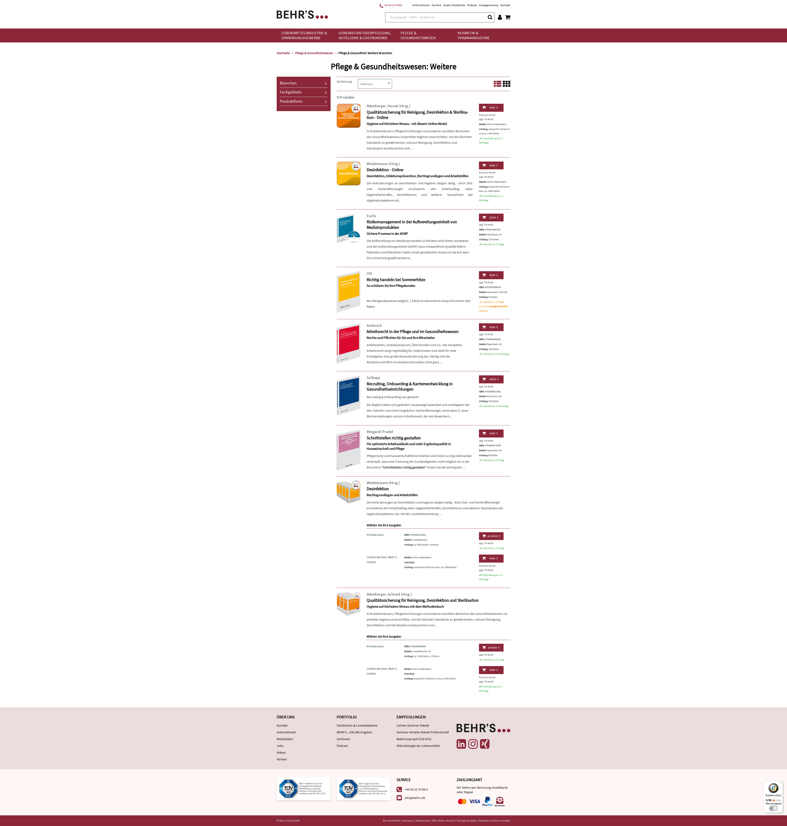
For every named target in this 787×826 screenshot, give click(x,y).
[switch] (773, 808)
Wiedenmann (377, 163)
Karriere (436, 5)
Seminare (343, 739)
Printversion (375, 535)
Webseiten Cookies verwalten (494, 820)
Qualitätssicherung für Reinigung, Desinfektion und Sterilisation (423, 600)
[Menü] (780, 783)
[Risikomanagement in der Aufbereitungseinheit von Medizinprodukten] (349, 228)
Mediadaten (285, 739)
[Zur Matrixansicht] (506, 84)
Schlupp (373, 377)
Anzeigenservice (488, 5)
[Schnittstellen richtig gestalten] (349, 449)
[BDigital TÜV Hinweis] (304, 788)
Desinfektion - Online (385, 169)
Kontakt (505, 5)
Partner (282, 759)
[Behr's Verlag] (302, 14)
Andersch (374, 325)
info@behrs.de (415, 798)
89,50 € (494, 275)
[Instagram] (473, 744)
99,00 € (494, 165)
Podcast (472, 5)
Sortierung (344, 81)
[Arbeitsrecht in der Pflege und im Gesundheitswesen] (349, 343)
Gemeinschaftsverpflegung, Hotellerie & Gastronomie (365, 35)
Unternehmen (421, 5)
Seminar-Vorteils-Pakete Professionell (423, 732)
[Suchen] (490, 17)
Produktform (291, 101)
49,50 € (494, 433)
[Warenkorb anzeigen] (507, 17)
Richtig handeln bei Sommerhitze (396, 279)
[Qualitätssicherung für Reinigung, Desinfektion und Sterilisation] (349, 603)
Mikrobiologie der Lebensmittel (418, 746)
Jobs (280, 746)
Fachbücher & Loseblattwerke (357, 725)
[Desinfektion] (349, 492)
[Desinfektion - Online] (349, 173)
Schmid (394, 594)
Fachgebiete (290, 92)
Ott (369, 273)
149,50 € (493, 379)
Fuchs (371, 215)
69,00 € (494, 107)
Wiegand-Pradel (380, 431)
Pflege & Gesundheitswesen (418, 35)
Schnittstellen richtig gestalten (394, 438)
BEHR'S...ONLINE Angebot (354, 732)
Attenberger (376, 106)
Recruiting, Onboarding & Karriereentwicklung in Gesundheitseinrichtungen (410, 386)
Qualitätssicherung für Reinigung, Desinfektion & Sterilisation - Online (418, 114)
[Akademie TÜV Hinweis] (364, 788)
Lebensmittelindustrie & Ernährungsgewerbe (304, 35)
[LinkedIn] (461, 744)
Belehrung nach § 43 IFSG (414, 739)
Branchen (288, 83)
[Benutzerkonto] (500, 17)
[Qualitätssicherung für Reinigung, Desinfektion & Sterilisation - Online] (349, 115)
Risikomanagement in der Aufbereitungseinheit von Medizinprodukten (412, 224)
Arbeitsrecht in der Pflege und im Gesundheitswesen (412, 331)
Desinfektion (378, 488)
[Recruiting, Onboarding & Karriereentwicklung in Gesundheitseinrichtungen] (349, 395)
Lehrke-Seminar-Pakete (413, 725)
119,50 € (493, 217)
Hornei (393, 106)
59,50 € (494, 327)
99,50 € (493, 647)
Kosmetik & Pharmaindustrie (474, 35)
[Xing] (484, 744)
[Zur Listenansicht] (497, 84)
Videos (281, 752)
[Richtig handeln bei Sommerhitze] (349, 291)
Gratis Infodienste (454, 5)
